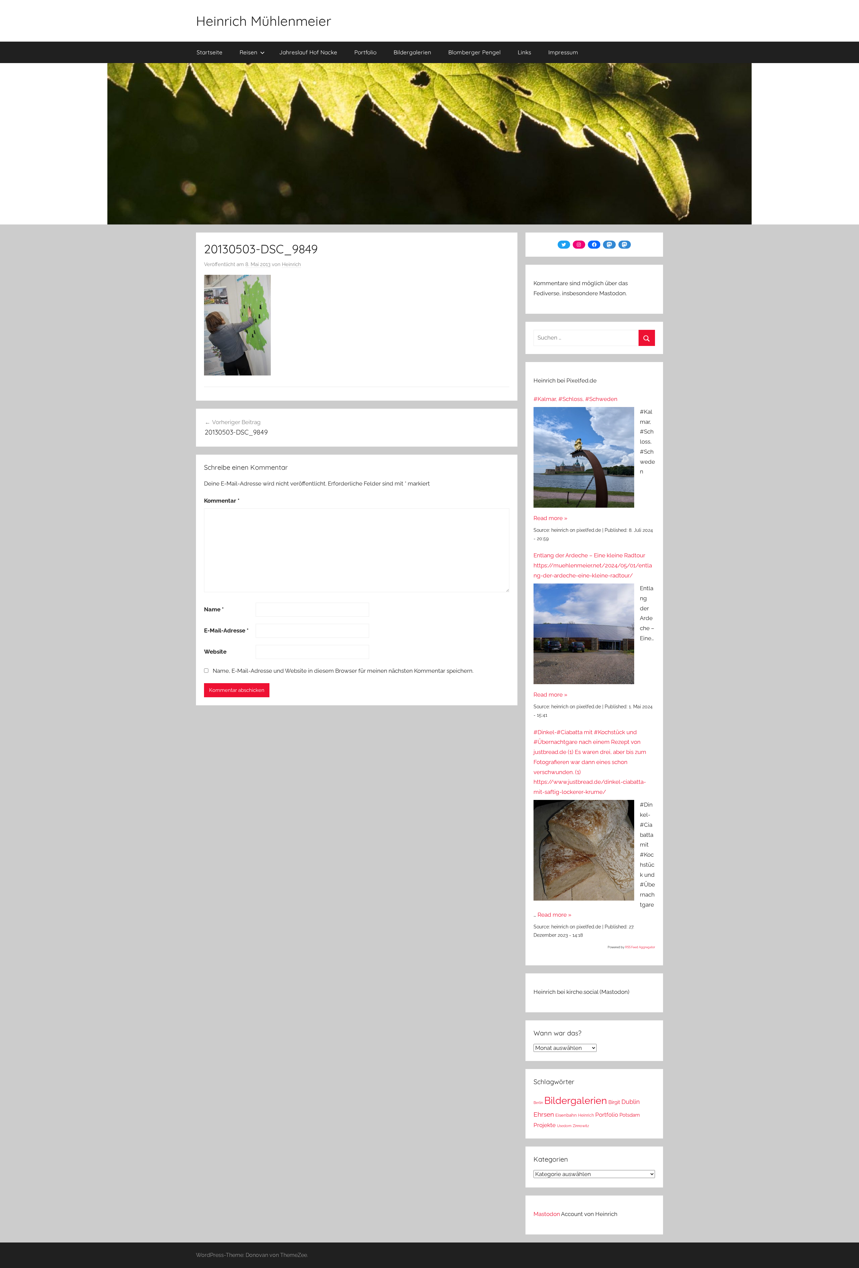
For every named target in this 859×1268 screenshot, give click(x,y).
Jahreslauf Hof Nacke (308, 52)
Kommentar (222, 500)
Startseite (209, 52)
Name (214, 609)
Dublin (630, 1101)
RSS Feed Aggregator (640, 947)
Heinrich (291, 264)
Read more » (550, 518)
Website (215, 651)
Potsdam (629, 1115)
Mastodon (547, 1214)
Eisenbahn (566, 1115)
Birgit (614, 1102)
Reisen (248, 52)
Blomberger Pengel (474, 52)
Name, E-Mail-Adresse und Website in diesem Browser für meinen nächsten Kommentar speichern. (343, 670)
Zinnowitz (581, 1126)
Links (524, 52)
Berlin (538, 1103)
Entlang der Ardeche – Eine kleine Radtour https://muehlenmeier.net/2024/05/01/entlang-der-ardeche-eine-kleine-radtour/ (593, 565)
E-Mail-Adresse (226, 630)
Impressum (563, 52)
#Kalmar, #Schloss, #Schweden (575, 399)
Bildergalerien (412, 52)
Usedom (564, 1126)
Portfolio (365, 52)
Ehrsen (544, 1114)
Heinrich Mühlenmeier (263, 20)
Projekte (545, 1125)
